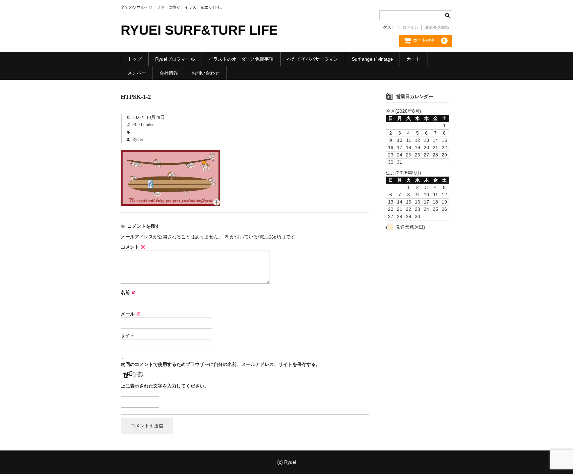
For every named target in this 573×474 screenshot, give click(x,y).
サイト (128, 335)
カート (413, 59)
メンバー (136, 73)
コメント (133, 247)
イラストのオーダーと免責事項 (241, 59)
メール (131, 314)
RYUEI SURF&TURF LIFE (199, 30)
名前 (128, 292)
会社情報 (168, 73)
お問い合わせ (206, 73)
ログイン (410, 27)
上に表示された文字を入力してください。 (165, 386)
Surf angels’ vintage (372, 59)
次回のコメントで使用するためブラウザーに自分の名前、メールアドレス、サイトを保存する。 (220, 364)
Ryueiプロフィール (175, 59)
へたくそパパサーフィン (312, 59)
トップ (135, 59)
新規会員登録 (437, 27)
